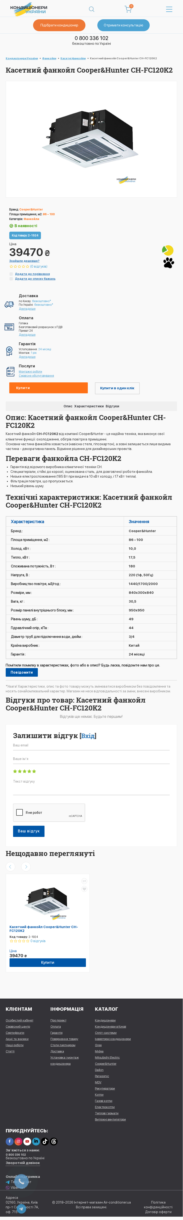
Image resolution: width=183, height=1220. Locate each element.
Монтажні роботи (30, 371)
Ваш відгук (29, 831)
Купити (23, 388)
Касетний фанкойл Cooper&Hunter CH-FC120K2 (44, 928)
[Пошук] (91, 9)
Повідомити (22, 672)
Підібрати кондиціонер (59, 25)
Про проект (58, 1020)
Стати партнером (62, 1045)
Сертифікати (15, 1033)
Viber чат (18, 1188)
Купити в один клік (117, 388)
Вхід (88, 736)
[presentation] (10, 866)
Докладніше (27, 308)
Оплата (55, 1026)
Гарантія (56, 1033)
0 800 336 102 (91, 38)
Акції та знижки (17, 1039)
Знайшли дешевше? (24, 261)
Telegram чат (21, 1182)
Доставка (57, 1051)
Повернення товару (64, 1039)
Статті (10, 1051)
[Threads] (54, 1141)
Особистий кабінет (19, 1020)
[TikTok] (45, 1141)
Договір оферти (158, 1212)
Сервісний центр (18, 1026)
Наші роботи (15, 1045)
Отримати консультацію (123, 25)
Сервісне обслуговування (36, 375)
